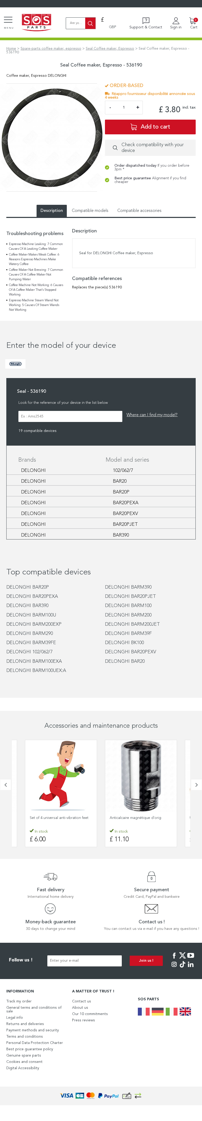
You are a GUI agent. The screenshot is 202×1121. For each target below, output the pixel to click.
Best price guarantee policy (29, 1049)
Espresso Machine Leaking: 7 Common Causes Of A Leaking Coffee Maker (36, 247)
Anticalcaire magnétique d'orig (135, 818)
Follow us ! (21, 960)
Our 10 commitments (90, 1014)
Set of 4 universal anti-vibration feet (59, 818)
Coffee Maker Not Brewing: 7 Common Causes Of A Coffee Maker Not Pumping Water (36, 274)
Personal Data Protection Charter (34, 1043)
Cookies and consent (24, 1062)
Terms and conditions (24, 1036)
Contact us (81, 1001)
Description (52, 211)
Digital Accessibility (22, 1068)
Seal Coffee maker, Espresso (110, 48)
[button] (5, 784)
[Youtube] (190, 959)
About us (80, 1008)
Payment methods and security (32, 1030)
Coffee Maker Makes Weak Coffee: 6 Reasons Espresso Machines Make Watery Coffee (34, 259)
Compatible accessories (139, 211)
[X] (182, 959)
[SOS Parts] (36, 23)
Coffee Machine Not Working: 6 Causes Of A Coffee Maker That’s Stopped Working (36, 290)
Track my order (19, 1001)
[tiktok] (182, 968)
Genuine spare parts (23, 1055)
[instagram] (174, 968)
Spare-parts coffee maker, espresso (51, 48)
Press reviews (83, 1020)
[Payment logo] (101, 1096)
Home (11, 48)
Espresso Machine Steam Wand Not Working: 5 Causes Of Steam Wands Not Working (34, 305)
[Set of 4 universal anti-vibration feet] (61, 776)
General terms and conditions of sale (34, 1009)
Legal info (14, 1018)
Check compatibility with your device (153, 147)
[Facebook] (174, 959)
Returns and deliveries (25, 1024)
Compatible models (90, 211)
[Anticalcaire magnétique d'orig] (141, 776)
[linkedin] (190, 968)
